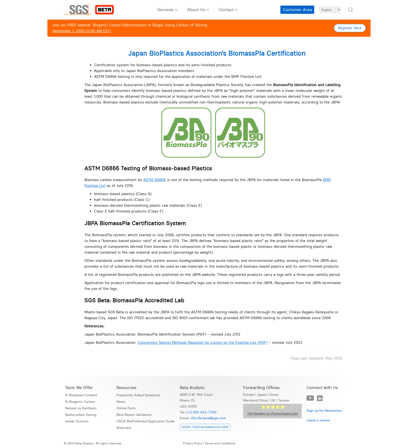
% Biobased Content (81, 395)
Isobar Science (77, 421)
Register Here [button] (349, 28)
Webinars (123, 428)
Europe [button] (248, 395)
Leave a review (318, 420)
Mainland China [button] (255, 400)
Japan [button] (262, 395)
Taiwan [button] (283, 400)
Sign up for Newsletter (324, 411)
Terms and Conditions (220, 443)
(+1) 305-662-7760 (201, 412)
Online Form (126, 408)
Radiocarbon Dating (80, 415)
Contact (226, 9)
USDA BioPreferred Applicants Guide (145, 421)
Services (165, 9)
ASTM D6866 (154, 179)
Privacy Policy (192, 443)
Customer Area (297, 9)
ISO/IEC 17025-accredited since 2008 (205, 427)
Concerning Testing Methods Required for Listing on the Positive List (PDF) (202, 342)
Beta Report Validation (134, 415)
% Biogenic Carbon (80, 402)
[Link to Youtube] (310, 398)
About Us (196, 9)
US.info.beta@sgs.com (208, 418)
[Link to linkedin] (320, 398)
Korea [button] (274, 395)
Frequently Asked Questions (138, 395)
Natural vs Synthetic (81, 408)
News (120, 402)
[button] (350, 9)
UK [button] (273, 400)
